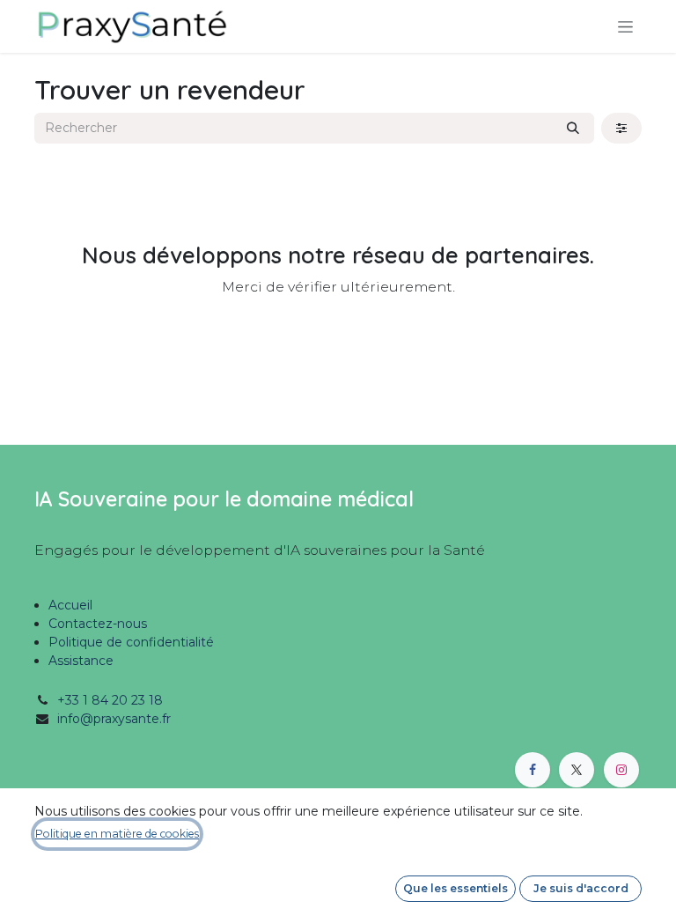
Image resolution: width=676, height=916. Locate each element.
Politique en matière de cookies (117, 833)
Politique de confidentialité (131, 642)
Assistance (81, 661)
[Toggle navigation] (625, 26)
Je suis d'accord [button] (580, 888)
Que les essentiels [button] (455, 888)
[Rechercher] (573, 128)
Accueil (70, 605)
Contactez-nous (97, 624)
